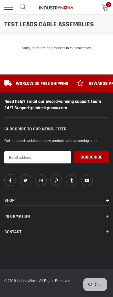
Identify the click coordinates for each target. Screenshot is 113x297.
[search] (23, 7)
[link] (10, 180)
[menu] (8, 7)
